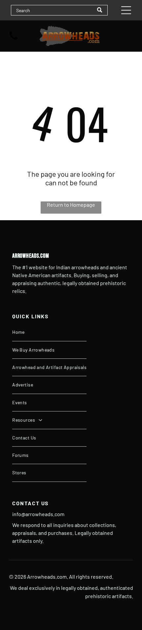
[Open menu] (126, 10)
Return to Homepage (71, 204)
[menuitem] (49, 332)
